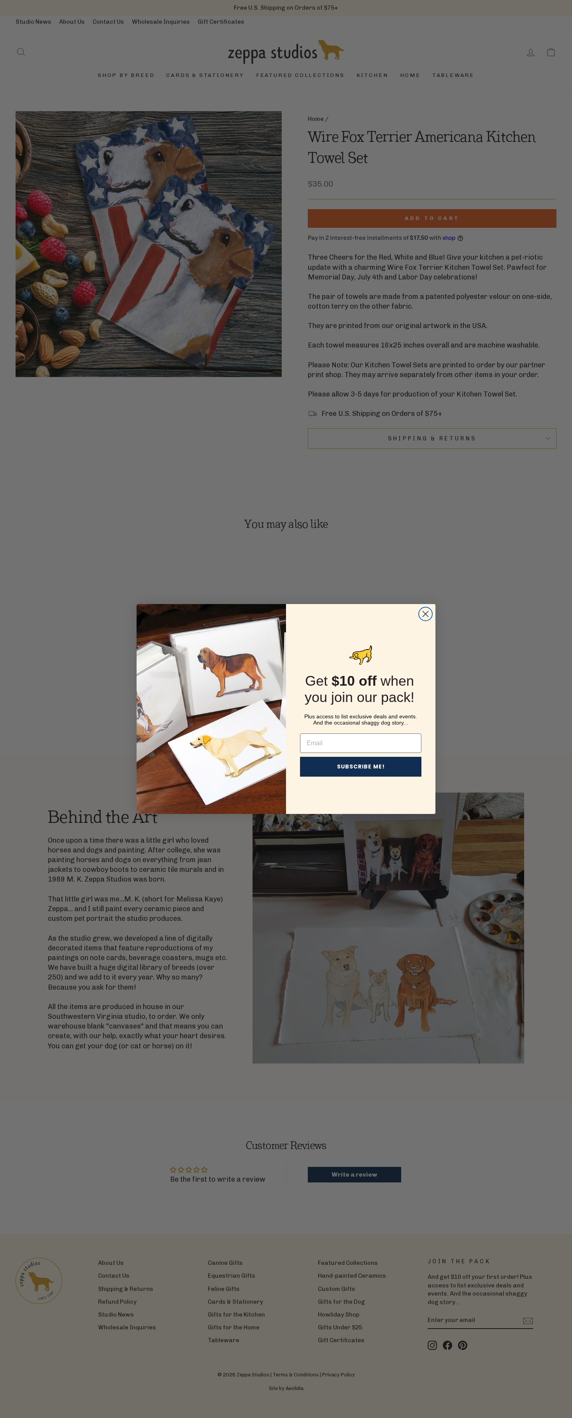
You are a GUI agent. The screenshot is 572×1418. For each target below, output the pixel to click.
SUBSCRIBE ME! (361, 766)
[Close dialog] (425, 614)
